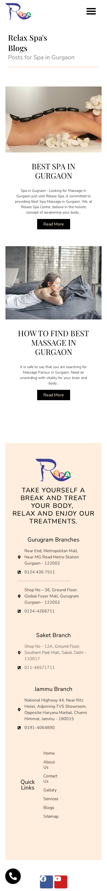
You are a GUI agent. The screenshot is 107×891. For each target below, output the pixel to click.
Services (50, 799)
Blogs (48, 807)
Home (49, 753)
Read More (53, 224)
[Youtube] (60, 881)
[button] (91, 11)
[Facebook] (46, 881)
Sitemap (50, 816)
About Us (49, 764)
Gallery (50, 790)
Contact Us (50, 778)
